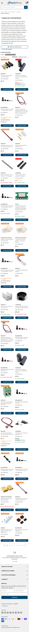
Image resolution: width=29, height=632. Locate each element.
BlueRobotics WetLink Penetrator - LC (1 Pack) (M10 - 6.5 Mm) (7, 206)
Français (4, 605)
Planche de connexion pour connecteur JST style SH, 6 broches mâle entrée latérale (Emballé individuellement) (20, 207)
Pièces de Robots (12, 11)
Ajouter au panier (7, 89)
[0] (26, 3)
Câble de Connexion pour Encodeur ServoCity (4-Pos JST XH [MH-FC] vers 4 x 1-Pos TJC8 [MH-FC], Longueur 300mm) (21, 111)
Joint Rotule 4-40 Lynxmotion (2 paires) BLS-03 (21, 434)
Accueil (2, 11)
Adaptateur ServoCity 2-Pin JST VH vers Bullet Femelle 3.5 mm (7, 146)
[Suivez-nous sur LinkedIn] (18, 613)
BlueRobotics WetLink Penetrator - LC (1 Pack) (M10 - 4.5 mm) (7, 110)
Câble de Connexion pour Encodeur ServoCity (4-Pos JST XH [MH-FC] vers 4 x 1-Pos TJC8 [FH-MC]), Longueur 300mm (7, 339)
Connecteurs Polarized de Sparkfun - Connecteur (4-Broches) (20, 241)
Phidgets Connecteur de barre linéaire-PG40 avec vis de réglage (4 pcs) (6, 531)
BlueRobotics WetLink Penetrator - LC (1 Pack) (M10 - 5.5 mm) (21, 338)
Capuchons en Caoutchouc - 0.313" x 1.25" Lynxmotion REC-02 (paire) (21, 77)
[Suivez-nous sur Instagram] (8, 613)
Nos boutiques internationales (7, 603)
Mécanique (18, 11)
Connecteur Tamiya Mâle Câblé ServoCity (21, 271)
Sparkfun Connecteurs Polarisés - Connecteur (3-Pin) (7, 240)
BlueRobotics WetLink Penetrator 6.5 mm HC (21, 402)
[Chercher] (26, 7)
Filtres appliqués (5, 52)
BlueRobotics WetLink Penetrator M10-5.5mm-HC (7, 370)
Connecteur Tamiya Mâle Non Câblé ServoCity (21, 146)
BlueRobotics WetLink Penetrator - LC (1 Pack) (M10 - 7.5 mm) (21, 470)
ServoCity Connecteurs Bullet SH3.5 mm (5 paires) (6, 76)
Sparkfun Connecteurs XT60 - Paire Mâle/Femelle (6, 499)
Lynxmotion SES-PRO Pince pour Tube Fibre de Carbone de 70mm (21, 307)
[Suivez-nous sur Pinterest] (10, 613)
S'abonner (14, 597)
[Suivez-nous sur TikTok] (16, 613)
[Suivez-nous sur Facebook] (2, 613)
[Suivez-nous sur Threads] (21, 613)
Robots (6, 11)
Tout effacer (4, 57)
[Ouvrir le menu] (2, 2)
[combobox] (12, 7)
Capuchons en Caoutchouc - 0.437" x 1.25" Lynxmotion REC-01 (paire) (21, 371)
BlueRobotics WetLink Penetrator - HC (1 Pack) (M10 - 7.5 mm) (7, 271)
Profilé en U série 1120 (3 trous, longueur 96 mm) (7, 307)
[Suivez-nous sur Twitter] (5, 613)
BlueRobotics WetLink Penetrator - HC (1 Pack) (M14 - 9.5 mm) (7, 470)
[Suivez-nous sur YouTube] (13, 613)
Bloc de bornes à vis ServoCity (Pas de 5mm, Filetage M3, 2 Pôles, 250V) (6, 403)
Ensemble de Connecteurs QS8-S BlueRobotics (21, 530)
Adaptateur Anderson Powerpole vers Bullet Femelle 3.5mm (21, 499)
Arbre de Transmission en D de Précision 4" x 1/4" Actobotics (7, 175)
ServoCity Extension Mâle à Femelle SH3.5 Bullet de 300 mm (7, 434)
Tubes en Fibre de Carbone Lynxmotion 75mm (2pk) (20, 175)
